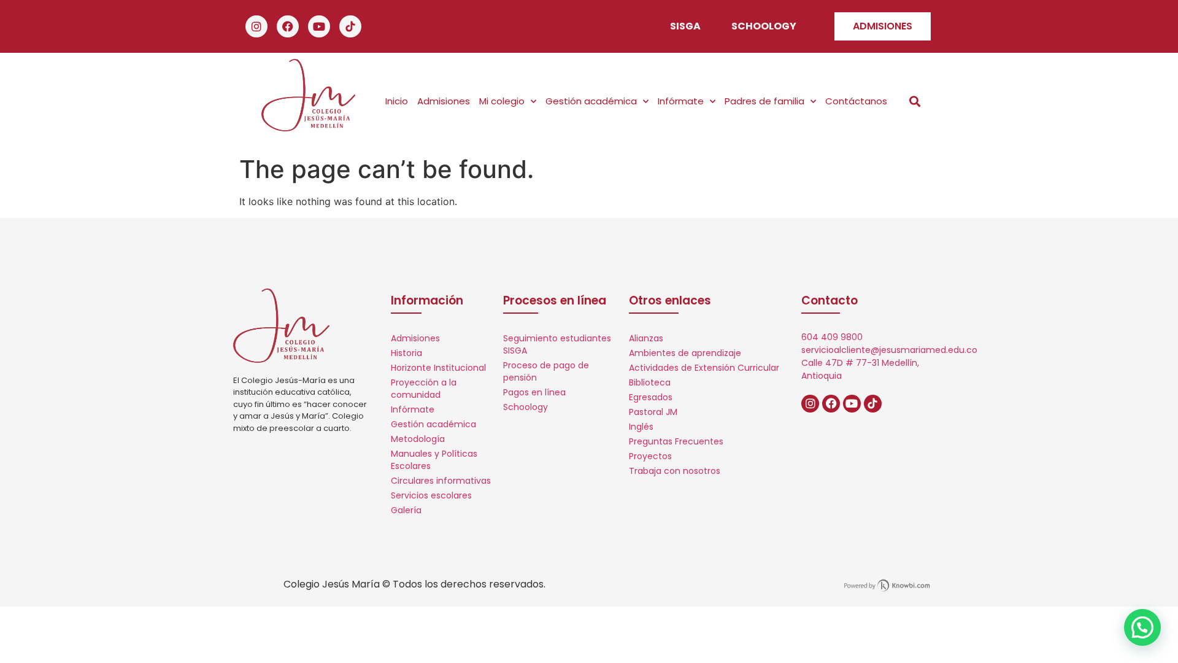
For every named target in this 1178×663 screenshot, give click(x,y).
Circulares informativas (441, 481)
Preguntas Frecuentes (676, 441)
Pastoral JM (653, 412)
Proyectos (650, 456)
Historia (406, 353)
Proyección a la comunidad (423, 388)
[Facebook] (288, 26)
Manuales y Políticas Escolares (434, 460)
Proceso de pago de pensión (546, 371)
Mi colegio (502, 101)
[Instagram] (256, 26)
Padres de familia (764, 101)
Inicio (396, 101)
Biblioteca (650, 382)
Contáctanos (856, 101)
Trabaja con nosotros (674, 471)
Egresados (650, 397)
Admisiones (443, 101)
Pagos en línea (534, 392)
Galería (406, 510)
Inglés (641, 427)
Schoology (525, 407)
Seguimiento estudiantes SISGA (557, 344)
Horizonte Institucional (438, 368)
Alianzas (646, 338)
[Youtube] (319, 26)
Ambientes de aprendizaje (685, 353)
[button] (915, 101)
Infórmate (681, 101)
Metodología (418, 439)
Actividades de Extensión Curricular (704, 368)
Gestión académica (591, 101)
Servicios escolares (431, 495)
